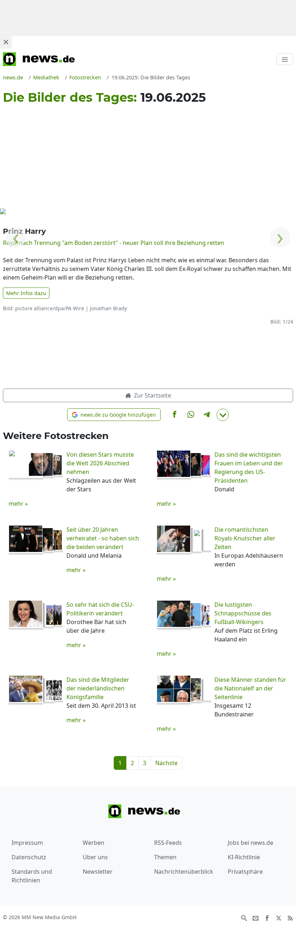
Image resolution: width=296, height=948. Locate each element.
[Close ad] (6, 42)
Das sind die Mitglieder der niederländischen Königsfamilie (97, 688)
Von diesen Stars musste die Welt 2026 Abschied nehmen (100, 463)
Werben (93, 843)
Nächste (166, 763)
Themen (165, 857)
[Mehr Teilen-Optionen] (223, 415)
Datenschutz (29, 857)
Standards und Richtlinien (32, 876)
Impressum (27, 843)
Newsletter (98, 871)
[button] (114, 414)
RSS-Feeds (168, 843)
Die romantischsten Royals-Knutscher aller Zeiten (244, 538)
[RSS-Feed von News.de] (290, 918)
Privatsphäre (245, 871)
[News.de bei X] (279, 918)
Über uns (95, 857)
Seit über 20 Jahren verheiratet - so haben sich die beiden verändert (102, 538)
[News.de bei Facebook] (267, 918)
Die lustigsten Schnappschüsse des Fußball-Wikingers (242, 613)
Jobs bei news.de (250, 843)
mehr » (18, 504)
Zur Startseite (151, 395)
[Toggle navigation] (285, 59)
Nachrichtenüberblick (183, 871)
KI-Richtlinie (244, 857)
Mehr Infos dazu (26, 293)
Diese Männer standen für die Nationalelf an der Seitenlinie (250, 688)
